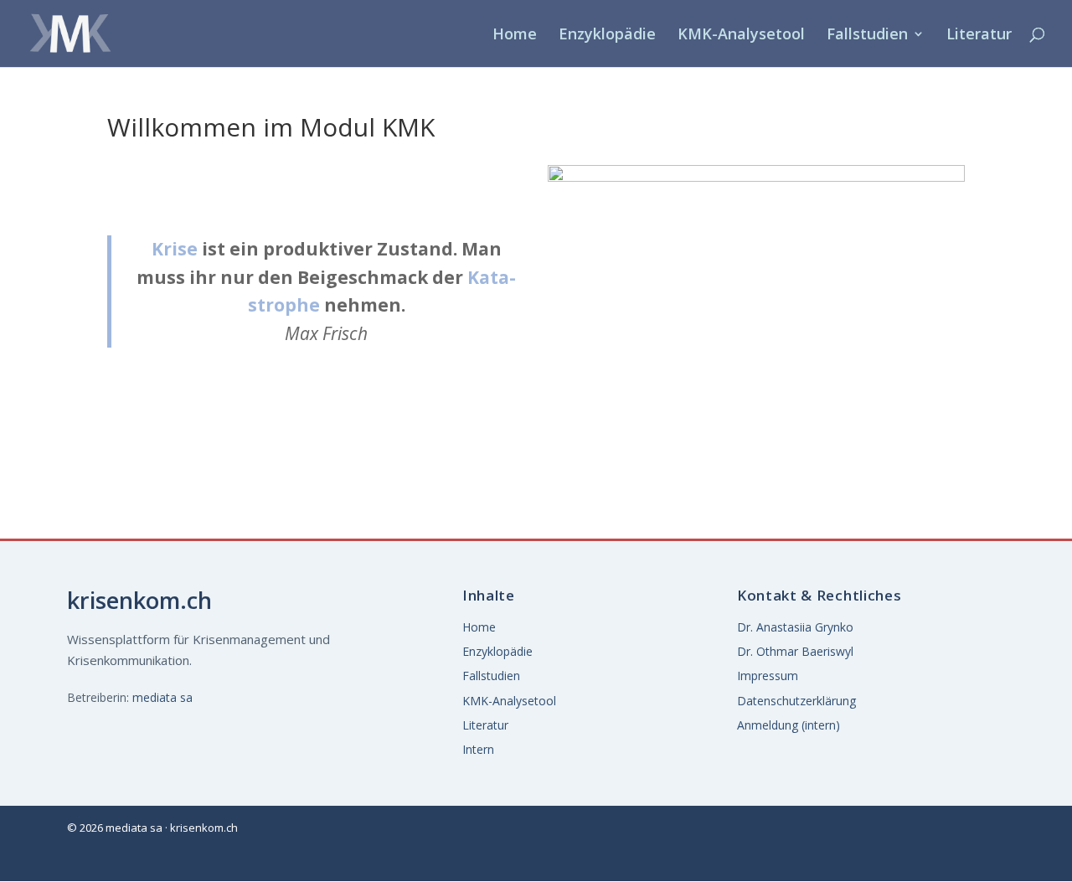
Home (514, 36)
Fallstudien (867, 36)
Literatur (979, 36)
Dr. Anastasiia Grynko (795, 627)
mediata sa (162, 697)
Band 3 (881, 187)
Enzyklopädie (607, 36)
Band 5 (792, 230)
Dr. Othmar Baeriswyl (795, 651)
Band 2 (792, 187)
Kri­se (175, 248)
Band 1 (703, 187)
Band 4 (703, 230)
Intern (478, 749)
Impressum (767, 675)
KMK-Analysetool (741, 36)
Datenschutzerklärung (796, 701)
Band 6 (881, 230)
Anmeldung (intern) (788, 725)
